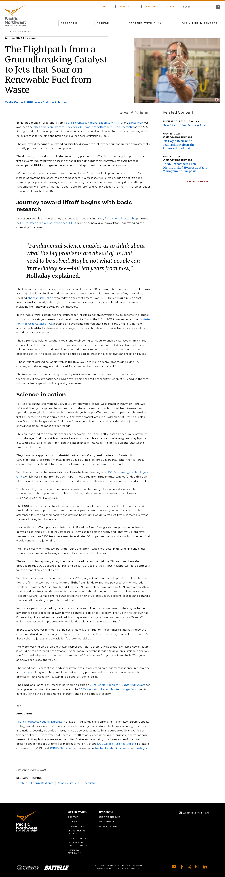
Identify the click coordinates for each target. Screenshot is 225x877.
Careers (151, 7)
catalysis (27, 672)
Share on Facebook (132, 113)
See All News (196, 181)
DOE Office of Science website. (117, 743)
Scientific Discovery (110, 817)
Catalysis (21, 783)
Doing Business (76, 826)
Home (8, 31)
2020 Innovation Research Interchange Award (109, 689)
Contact (73, 817)
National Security (109, 826)
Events (170, 7)
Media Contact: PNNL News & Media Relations (36, 102)
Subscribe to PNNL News (196, 813)
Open (217, 100)
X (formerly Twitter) (189, 867)
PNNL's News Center (63, 748)
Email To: (146, 113)
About (107, 7)
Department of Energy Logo (27, 867)
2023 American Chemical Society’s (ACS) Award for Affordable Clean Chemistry (84, 127)
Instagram (142, 748)
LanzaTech (136, 122)
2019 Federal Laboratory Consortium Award (118, 684)
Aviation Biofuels (68, 783)
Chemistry (89, 783)
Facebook (111, 748)
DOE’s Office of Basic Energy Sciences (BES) (48, 223)
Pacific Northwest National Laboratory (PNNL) (93, 122)
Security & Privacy (78, 838)
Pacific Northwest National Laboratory (40, 721)
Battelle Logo (56, 867)
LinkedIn (124, 748)
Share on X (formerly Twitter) (137, 113)
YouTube (174, 867)
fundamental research (119, 218)
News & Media (128, 7)
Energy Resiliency (42, 783)
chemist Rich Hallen (40, 298)
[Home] (15, 15)
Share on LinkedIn (141, 113)
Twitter (99, 748)
